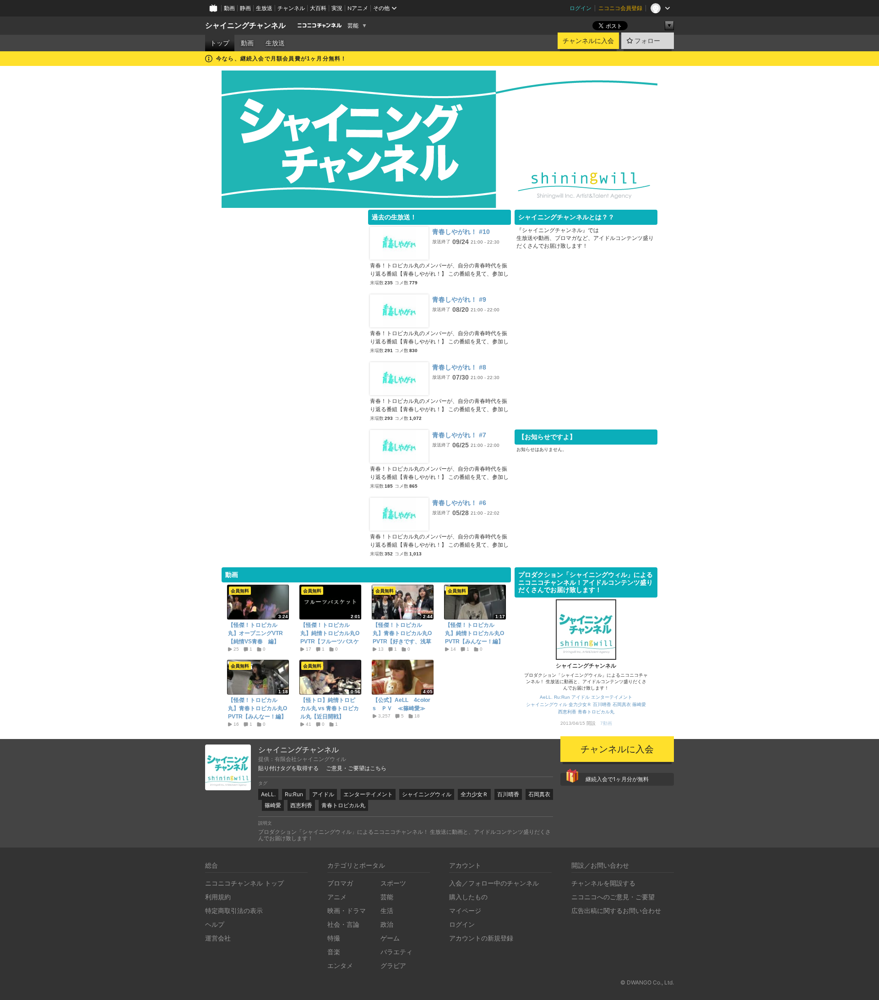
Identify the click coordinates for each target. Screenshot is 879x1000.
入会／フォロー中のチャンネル (494, 883)
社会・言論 (343, 924)
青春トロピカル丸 (596, 711)
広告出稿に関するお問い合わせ (616, 910)
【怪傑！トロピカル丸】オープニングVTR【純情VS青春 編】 (255, 633)
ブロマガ (340, 883)
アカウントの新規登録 (481, 938)
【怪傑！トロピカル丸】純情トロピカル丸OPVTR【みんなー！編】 (474, 633)
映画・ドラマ (346, 910)
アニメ (337, 897)
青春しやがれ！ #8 (459, 367)
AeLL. (546, 697)
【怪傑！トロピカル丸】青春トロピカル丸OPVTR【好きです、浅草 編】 (402, 637)
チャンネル (291, 8)
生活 (386, 910)
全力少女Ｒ (580, 704)
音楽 (333, 952)
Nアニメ (357, 8)
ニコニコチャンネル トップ (244, 883)
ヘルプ (214, 924)
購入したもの (468, 897)
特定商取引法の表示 (234, 910)
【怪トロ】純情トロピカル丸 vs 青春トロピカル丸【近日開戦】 (329, 708)
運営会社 (218, 938)
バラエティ (396, 952)
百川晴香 (602, 704)
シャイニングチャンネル (245, 25)
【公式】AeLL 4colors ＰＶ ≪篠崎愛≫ (401, 704)
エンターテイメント (611, 697)
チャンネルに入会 (588, 40)
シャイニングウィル (546, 704)
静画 (245, 8)
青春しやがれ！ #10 (461, 231)
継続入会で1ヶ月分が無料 (617, 779)
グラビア (393, 965)
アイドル (580, 697)
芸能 (352, 25)
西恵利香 (567, 711)
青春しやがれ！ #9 (459, 299)
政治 (386, 924)
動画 (229, 8)
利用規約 (218, 897)
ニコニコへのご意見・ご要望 (613, 897)
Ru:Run (562, 697)
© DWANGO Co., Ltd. (647, 982)
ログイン (580, 8)
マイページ (465, 910)
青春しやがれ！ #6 (459, 502)
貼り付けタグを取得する (288, 768)
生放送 (264, 8)
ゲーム (390, 938)
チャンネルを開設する (603, 883)
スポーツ (393, 883)
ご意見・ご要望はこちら (356, 768)
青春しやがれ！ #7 (459, 435)
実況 (336, 8)
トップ (219, 43)
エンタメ (340, 965)
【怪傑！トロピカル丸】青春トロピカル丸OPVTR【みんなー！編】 (257, 708)
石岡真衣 (622, 704)
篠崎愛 (639, 704)
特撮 (333, 938)
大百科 (318, 8)
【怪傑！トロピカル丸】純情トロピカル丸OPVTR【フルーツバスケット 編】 (329, 637)
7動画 (606, 723)
